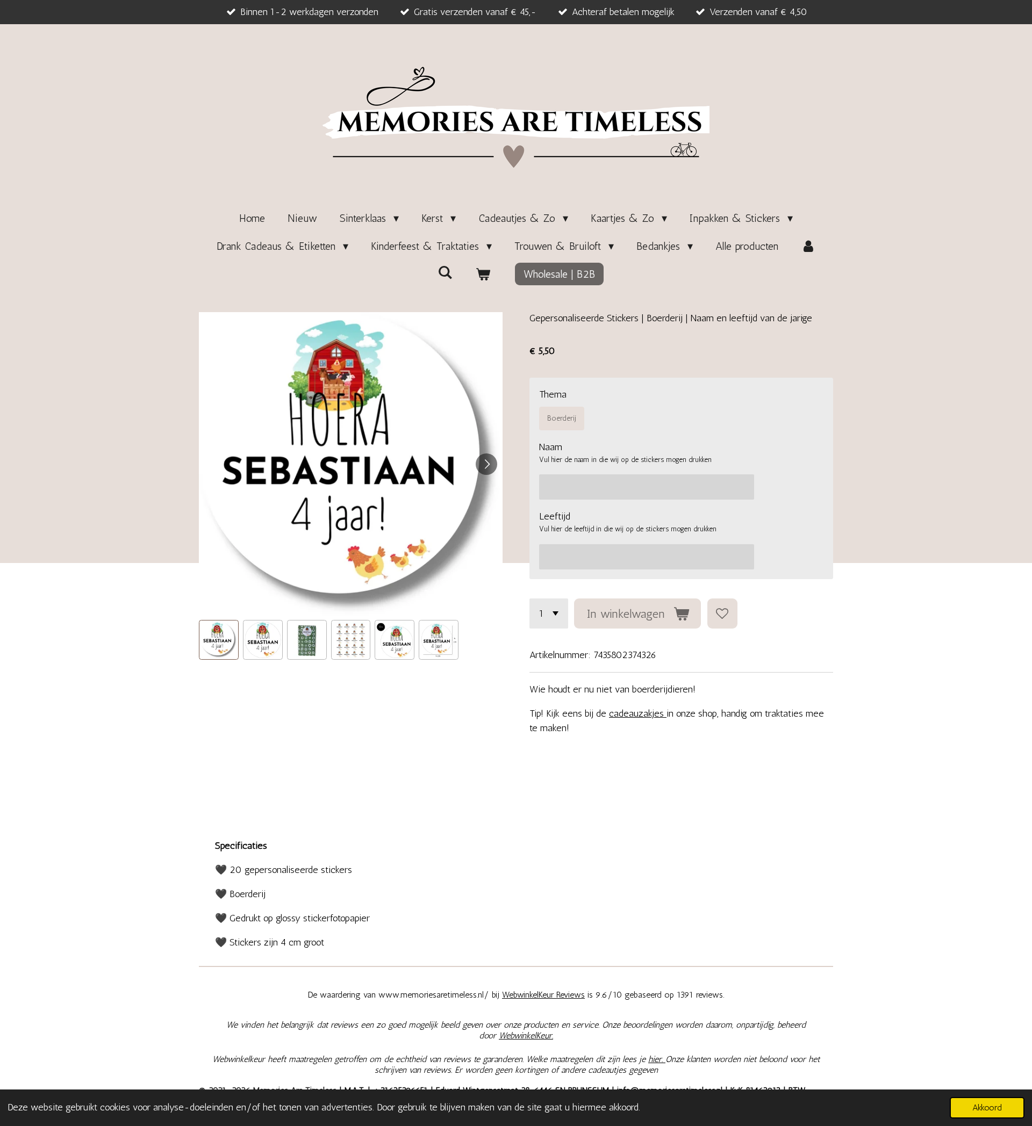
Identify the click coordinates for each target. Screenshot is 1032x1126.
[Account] (808, 246)
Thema (553, 394)
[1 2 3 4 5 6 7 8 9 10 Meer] (548, 613)
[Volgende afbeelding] (486, 464)
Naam (550, 447)
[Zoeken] (445, 272)
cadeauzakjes (637, 713)
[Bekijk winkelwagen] (483, 274)
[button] (219, 640)
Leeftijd (554, 516)
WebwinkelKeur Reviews (543, 995)
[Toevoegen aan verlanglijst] (722, 613)
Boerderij (561, 418)
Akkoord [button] (987, 1107)
